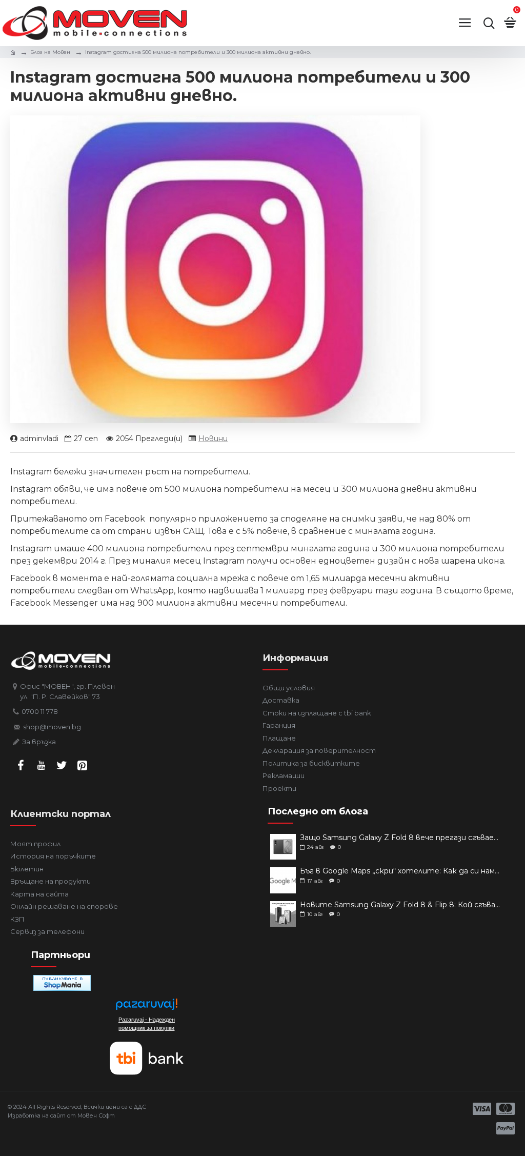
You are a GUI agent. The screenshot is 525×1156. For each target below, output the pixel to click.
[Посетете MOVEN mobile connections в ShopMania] (62, 983)
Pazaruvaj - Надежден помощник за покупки (146, 1024)
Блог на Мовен (50, 52)
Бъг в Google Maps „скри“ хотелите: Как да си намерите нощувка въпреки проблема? (401, 871)
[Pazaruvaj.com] (146, 1007)
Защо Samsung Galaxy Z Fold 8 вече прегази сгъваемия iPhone (401, 838)
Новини (213, 438)
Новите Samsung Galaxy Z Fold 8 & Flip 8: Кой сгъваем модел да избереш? (401, 905)
